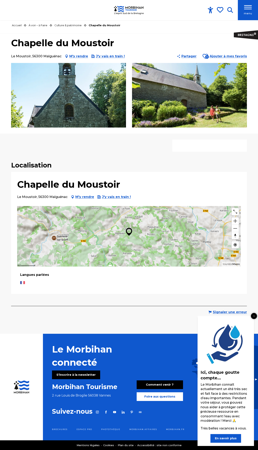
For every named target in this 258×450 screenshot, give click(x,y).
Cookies (109, 445)
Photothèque (110, 429)
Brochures (60, 429)
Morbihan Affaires (143, 429)
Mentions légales (88, 445)
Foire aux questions (159, 396)
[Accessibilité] (210, 10)
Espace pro (84, 429)
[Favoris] (220, 10)
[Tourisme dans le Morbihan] (129, 10)
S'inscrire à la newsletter (76, 375)
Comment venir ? (160, 384)
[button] (230, 10)
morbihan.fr (175, 429)
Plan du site (126, 445)
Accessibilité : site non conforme (159, 445)
